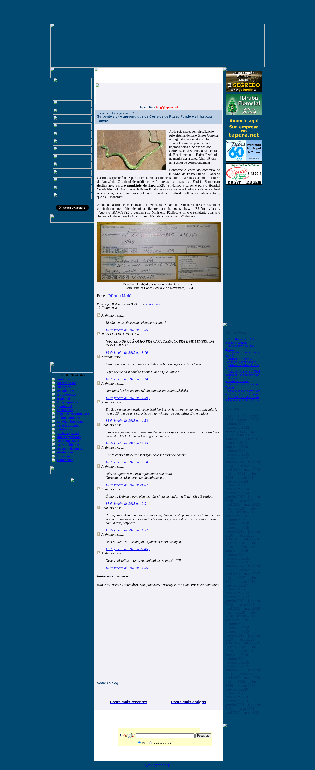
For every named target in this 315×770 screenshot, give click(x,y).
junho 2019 (237, 647)
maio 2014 (252, 470)
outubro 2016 (235, 554)
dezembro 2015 (237, 527)
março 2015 (246, 500)
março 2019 (246, 639)
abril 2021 (233, 712)
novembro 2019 (237, 662)
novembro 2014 (237, 489)
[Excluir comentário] (149, 330)
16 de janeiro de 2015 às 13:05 (127, 330)
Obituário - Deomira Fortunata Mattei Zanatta (240, 360)
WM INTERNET (158, 765)
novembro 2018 (237, 628)
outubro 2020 (235, 693)
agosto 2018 (246, 616)
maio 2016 (252, 539)
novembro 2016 (237, 558)
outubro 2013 (235, 450)
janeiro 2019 (235, 635)
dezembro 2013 (237, 458)
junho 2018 (237, 612)
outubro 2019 (235, 658)
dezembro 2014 (237, 493)
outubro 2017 (235, 589)
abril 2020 (233, 678)
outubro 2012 (235, 423)
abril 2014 (233, 470)
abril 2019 (233, 643)
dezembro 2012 (237, 427)
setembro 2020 (237, 689)
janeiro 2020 (235, 670)
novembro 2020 (237, 697)
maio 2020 (252, 678)
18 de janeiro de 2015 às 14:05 (127, 568)
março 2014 (246, 466)
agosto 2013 (238, 443)
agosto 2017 (246, 581)
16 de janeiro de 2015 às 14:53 (127, 420)
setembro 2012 (248, 420)
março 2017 (246, 570)
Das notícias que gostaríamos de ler (237, 379)
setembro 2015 (237, 516)
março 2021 (246, 709)
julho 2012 (236, 416)
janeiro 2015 (235, 497)
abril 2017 (233, 574)
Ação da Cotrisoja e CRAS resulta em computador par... (243, 373)
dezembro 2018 (237, 631)
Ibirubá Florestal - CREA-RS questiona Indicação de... (243, 399)
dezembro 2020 (237, 701)
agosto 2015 (246, 512)
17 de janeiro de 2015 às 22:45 (127, 549)
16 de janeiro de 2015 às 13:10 (127, 352)
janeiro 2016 (235, 531)
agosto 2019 (246, 651)
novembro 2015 (237, 524)
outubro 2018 (235, 624)
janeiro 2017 (235, 566)
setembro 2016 (237, 551)
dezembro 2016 (237, 562)
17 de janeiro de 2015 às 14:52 (127, 530)
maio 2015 (252, 504)
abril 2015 (233, 504)
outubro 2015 (235, 520)
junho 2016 (237, 543)
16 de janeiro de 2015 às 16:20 (127, 462)
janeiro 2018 (235, 601)
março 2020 (246, 674)
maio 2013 (245, 435)
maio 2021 (252, 712)
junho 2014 (237, 474)
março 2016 (246, 535)
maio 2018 (252, 608)
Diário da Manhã (119, 295)
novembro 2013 (237, 454)
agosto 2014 (246, 477)
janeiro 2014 (235, 462)
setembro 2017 (237, 585)
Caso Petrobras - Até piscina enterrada (239, 341)
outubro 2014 (235, 485)
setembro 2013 (237, 447)
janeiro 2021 (235, 705)
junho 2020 (237, 682)
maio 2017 (252, 574)
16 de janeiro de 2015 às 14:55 (127, 443)
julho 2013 (254, 439)
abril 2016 (233, 539)
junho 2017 (237, 578)
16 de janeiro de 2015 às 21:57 (127, 485)
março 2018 (246, 604)
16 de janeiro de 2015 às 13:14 (127, 379)
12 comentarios (153, 304)
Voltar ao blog (107, 683)
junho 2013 (234, 439)
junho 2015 (237, 508)
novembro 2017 (237, 593)
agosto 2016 (246, 547)
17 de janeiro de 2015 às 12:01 (127, 503)
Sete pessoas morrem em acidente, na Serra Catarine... (243, 392)
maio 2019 (252, 643)
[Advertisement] (72, 294)
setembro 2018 (237, 620)
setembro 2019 (237, 655)
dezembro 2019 (237, 666)
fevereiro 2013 (236, 431)
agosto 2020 (246, 685)
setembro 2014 (237, 481)
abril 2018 (233, 608)
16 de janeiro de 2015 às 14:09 (127, 398)
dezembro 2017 (237, 597)
